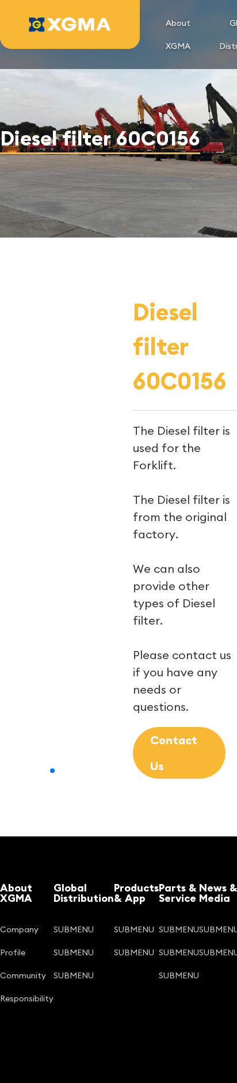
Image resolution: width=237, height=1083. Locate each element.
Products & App (136, 893)
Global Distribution (83, 893)
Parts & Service (178, 893)
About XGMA (178, 34)
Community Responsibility (26, 987)
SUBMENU (73, 929)
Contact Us (173, 753)
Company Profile (19, 941)
